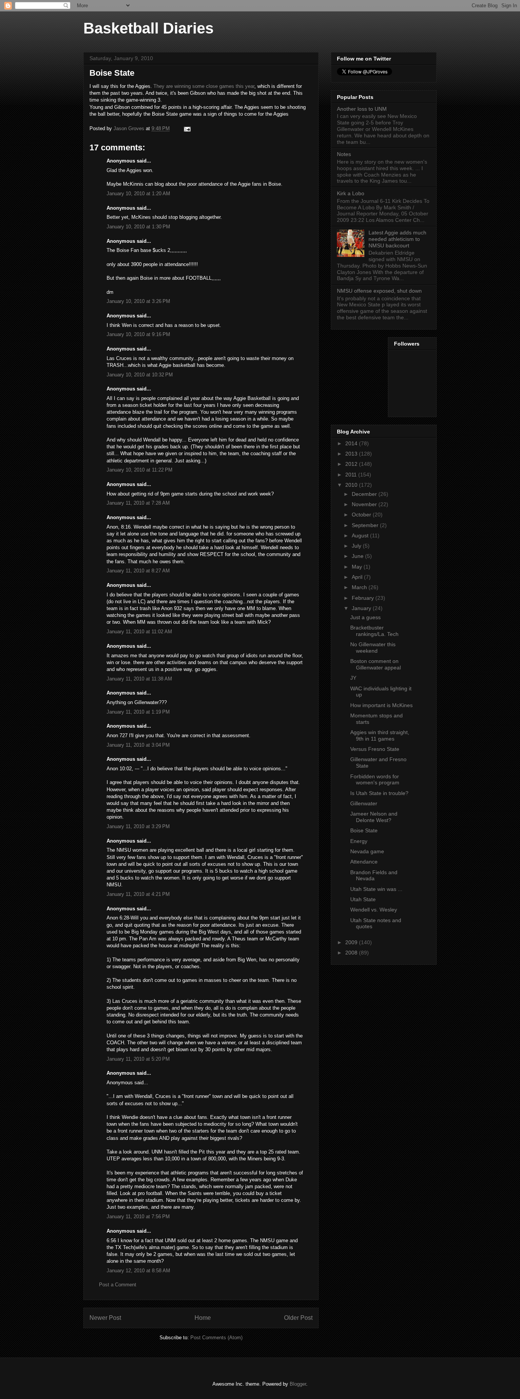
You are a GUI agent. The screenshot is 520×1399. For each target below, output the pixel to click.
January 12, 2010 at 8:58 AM (138, 1270)
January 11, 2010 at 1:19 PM (138, 712)
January (362, 608)
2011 (351, 475)
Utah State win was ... (376, 889)
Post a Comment (117, 1284)
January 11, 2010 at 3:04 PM (138, 745)
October (362, 514)
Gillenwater (363, 803)
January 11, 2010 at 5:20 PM (138, 1059)
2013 (352, 454)
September (366, 525)
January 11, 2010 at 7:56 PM (138, 1216)
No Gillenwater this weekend (373, 647)
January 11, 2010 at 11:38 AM (139, 679)
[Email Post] (186, 128)
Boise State (364, 830)
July (357, 546)
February (363, 598)
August (361, 535)
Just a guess (365, 617)
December (365, 494)
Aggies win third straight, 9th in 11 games (379, 735)
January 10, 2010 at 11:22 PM (139, 470)
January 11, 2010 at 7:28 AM (138, 503)
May (358, 567)
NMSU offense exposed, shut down (379, 291)
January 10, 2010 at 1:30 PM (138, 226)
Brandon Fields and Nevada (373, 875)
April (358, 577)
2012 (352, 464)
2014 (352, 443)
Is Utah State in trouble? (379, 793)
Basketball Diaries (148, 28)
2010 (352, 485)
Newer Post (105, 1318)
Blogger (298, 1384)
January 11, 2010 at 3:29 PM (138, 826)
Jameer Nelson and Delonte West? (373, 817)
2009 (352, 942)
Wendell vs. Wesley (373, 910)
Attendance (364, 862)
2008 (352, 953)
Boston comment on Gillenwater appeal (375, 664)
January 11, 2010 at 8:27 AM (138, 571)
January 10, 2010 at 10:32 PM (140, 375)
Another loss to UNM (362, 109)
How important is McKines (381, 705)
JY (353, 678)
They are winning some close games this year (203, 86)
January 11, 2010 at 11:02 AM (139, 631)
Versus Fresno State (374, 749)
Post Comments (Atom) (216, 1337)
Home (203, 1318)
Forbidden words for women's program (374, 779)
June (358, 556)
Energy (358, 841)
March (360, 587)
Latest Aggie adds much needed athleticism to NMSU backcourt (397, 239)
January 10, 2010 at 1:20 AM (138, 193)
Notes (344, 154)
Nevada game (367, 851)
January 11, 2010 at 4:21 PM (138, 894)
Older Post (298, 1318)
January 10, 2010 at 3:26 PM (138, 301)
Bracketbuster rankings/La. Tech (374, 631)
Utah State (363, 899)
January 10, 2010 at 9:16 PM (138, 334)
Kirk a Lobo (350, 193)
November (365, 504)
